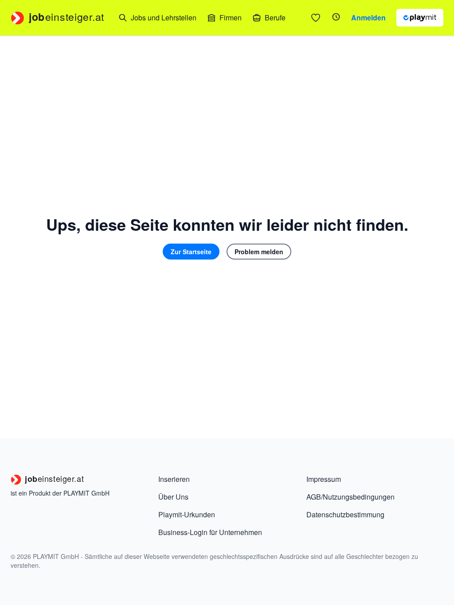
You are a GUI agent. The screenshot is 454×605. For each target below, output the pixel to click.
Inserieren (174, 479)
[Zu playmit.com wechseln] (419, 18)
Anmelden (368, 17)
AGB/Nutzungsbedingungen (350, 497)
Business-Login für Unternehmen (210, 532)
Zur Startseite (191, 251)
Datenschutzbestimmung (345, 514)
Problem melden (259, 251)
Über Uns (173, 497)
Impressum (323, 479)
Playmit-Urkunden (186, 514)
